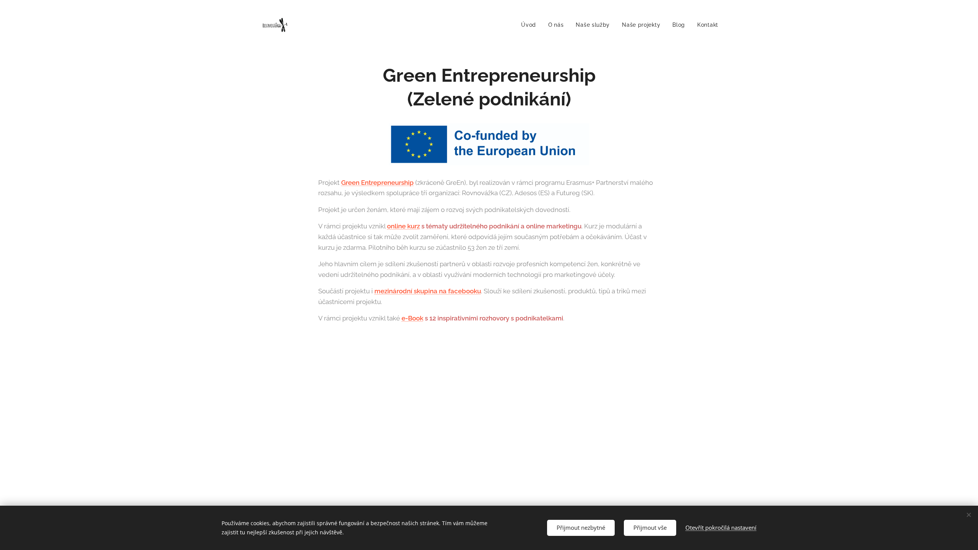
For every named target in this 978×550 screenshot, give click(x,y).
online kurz (403, 226)
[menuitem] (530, 24)
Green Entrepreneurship (377, 182)
